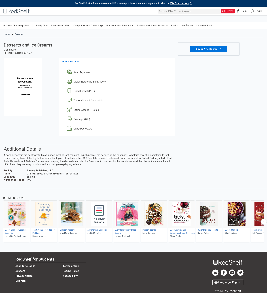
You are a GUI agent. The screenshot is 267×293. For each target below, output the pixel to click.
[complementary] (133, 215)
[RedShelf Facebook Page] (224, 274)
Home (7, 34)
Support (20, 271)
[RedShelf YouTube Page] (232, 274)
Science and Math (60, 25)
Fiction (174, 25)
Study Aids (42, 25)
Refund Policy (71, 271)
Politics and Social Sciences (152, 25)
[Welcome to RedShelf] (16, 11)
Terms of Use (71, 266)
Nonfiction (187, 25)
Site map (20, 280)
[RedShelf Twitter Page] (240, 274)
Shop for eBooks (25, 266)
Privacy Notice (24, 275)
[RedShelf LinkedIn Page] (215, 274)
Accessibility (70, 275)
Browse (19, 34)
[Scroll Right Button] (264, 221)
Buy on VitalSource (207, 49)
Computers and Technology (88, 25)
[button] (117, 72)
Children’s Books (205, 25)
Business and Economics (120, 25)
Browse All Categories (16, 25)
